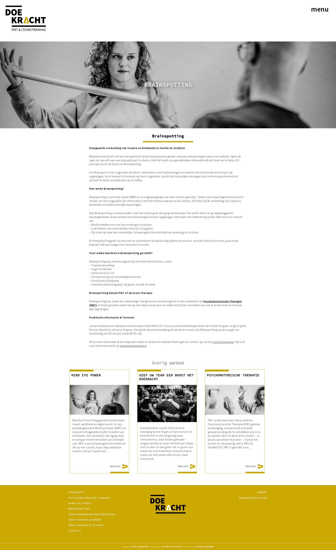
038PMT (262, 492)
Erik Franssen (140, 546)
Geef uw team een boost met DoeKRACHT (166, 377)
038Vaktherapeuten (253, 498)
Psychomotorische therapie (233, 375)
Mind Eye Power (86, 375)
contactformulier (223, 342)
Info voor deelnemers (85, 520)
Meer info (115, 466)
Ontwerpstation (172, 546)
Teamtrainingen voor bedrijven (92, 514)
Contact (75, 531)
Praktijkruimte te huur (86, 525)
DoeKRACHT (77, 492)
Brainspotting (79, 509)
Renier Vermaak (205, 546)
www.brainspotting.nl (133, 346)
